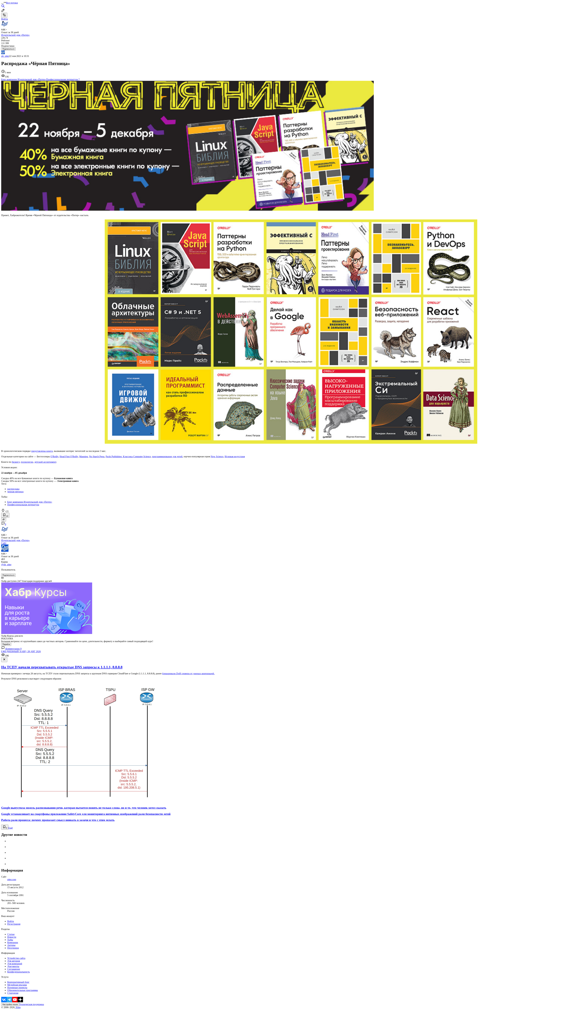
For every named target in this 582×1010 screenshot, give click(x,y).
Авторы (11, 945)
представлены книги (42, 451)
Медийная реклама (17, 985)
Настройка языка (10, 1004)
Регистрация (13, 924)
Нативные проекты (17, 987)
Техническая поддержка (31, 1004)
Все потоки (12, 3)
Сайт (3, 543)
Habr (18, 1007)
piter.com (11, 879)
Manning (83, 456)
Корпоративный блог (18, 982)
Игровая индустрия (235, 456)
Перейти (6, 644)
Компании (12, 942)
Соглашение (13, 969)
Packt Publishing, (114, 456)
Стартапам (12, 993)
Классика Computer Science (137, 456)
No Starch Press (96, 456)
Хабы (10, 939)
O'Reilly (54, 456)
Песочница (13, 948)
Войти (10, 921)
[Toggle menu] (2, 3)
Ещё (10, 828)
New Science (217, 456)
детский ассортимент (45, 462)
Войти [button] (4, 19)
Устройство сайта (16, 958)
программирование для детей (167, 456)
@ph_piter (6, 564)
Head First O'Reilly (69, 456)
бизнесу (16, 462)
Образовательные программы (22, 990)
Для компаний (14, 963)
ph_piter (5, 56)
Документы (13, 966)
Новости (11, 937)
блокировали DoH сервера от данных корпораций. (188, 673)
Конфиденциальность (18, 972)
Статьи (11, 934)
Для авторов (13, 961)
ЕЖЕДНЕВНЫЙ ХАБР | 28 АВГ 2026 (21, 651)
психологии (27, 462)
